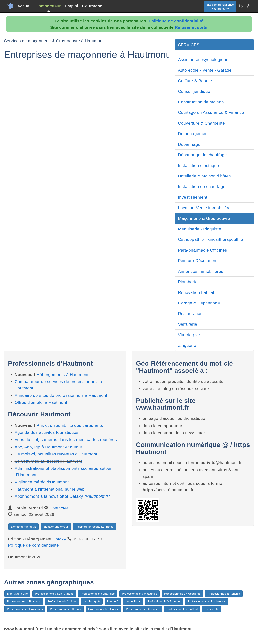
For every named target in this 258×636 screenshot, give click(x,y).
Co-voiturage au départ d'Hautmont (48, 461)
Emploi (71, 6)
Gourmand (92, 6)
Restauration (190, 313)
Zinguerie (187, 345)
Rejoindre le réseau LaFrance (94, 526)
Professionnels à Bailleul (182, 609)
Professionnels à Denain (65, 609)
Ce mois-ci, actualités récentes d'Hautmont (56, 454)
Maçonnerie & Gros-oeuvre (204, 218)
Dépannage (189, 144)
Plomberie (188, 281)
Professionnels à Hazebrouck (206, 601)
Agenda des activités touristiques (46, 432)
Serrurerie (187, 324)
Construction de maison (201, 102)
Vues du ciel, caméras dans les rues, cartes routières (66, 439)
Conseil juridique (194, 91)
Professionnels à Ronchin (224, 593)
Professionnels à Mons (61, 601)
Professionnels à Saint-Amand (54, 593)
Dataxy (59, 539)
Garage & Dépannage (199, 303)
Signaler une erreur (55, 526)
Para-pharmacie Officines (202, 250)
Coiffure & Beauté (195, 80)
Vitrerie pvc (189, 334)
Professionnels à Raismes (23, 601)
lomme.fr (113, 601)
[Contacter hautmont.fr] (249, 6)
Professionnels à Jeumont (164, 601)
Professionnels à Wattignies (139, 593)
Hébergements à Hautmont (62, 374)
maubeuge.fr (92, 601)
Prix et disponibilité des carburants (69, 425)
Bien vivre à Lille (17, 593)
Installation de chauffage (201, 186)
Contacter (58, 508)
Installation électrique (198, 165)
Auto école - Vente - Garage (205, 70)
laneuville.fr (133, 601)
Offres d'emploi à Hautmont (41, 402)
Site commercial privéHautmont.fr (220, 6)
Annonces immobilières (200, 271)
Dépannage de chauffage (202, 154)
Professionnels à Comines (142, 609)
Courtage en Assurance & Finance (211, 112)
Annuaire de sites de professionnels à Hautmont (61, 395)
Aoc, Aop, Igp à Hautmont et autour (48, 446)
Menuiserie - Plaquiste (199, 229)
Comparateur (48, 6)
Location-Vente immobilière (204, 207)
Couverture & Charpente (201, 123)
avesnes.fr (211, 609)
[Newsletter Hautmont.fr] (241, 6)
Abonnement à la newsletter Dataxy (62, 496)
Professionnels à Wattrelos (98, 593)
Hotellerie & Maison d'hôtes (204, 176)
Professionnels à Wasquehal (182, 593)
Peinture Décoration (197, 260)
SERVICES (188, 44)
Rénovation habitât (196, 292)
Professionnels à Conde (103, 609)
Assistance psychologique (203, 59)
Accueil (24, 6)
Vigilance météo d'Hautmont (42, 482)
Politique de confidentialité (176, 21)
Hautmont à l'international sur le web (50, 489)
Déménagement (193, 133)
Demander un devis (23, 526)
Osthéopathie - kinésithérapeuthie (210, 239)
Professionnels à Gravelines (25, 609)
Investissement (192, 197)
